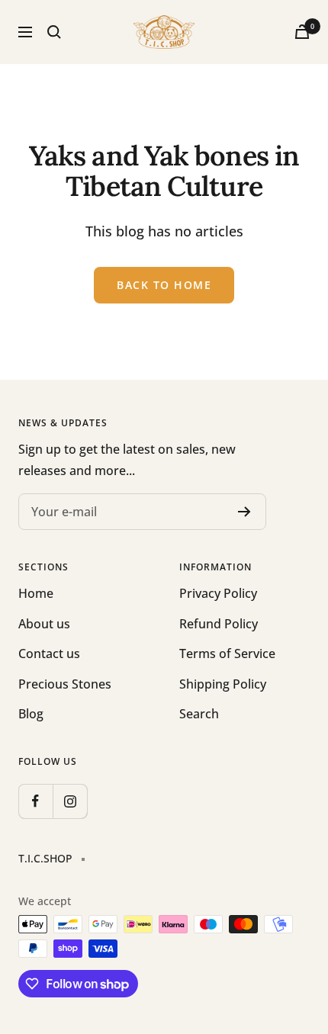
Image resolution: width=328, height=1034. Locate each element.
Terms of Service (227, 653)
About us (44, 623)
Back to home (164, 285)
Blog (30, 713)
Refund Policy (218, 623)
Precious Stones (64, 684)
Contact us (49, 653)
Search (199, 713)
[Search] (54, 32)
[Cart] (302, 31)
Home (35, 593)
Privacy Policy (218, 593)
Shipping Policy (222, 684)
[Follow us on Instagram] (70, 801)
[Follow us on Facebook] (35, 801)
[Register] (244, 511)
